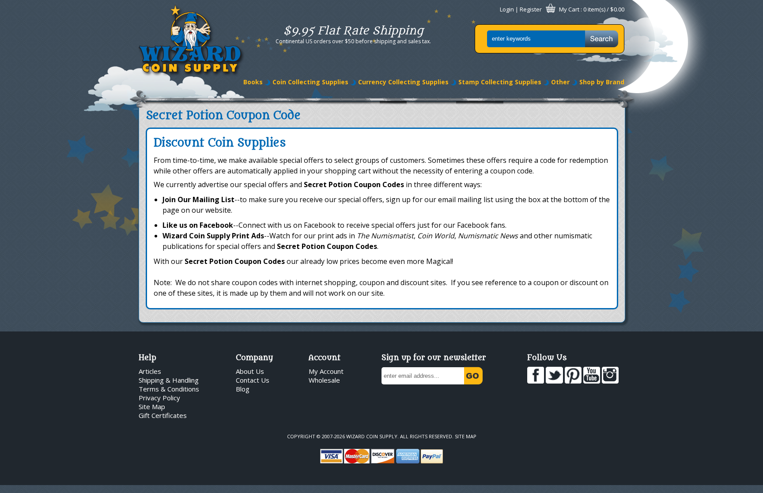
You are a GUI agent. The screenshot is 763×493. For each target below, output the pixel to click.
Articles (150, 371)
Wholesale (324, 380)
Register (531, 9)
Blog (242, 388)
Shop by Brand (601, 82)
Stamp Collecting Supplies (499, 82)
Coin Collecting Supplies (310, 82)
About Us (250, 371)
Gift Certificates (163, 415)
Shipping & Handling (169, 380)
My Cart (569, 9)
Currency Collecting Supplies (403, 82)
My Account (326, 371)
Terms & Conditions (169, 388)
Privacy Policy (159, 397)
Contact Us (252, 380)
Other (560, 82)
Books (253, 82)
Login (507, 9)
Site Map (152, 406)
